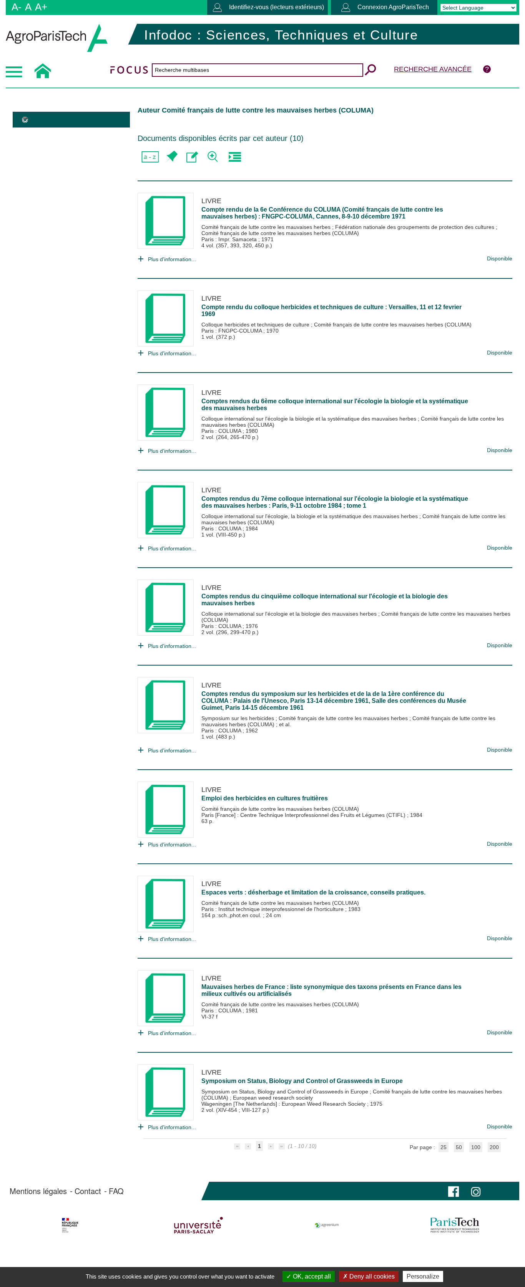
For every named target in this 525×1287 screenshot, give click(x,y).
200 (494, 1147)
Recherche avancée (433, 69)
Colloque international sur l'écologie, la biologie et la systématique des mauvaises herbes (310, 516)
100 (475, 1147)
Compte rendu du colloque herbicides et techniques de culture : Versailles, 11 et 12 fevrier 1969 (331, 310)
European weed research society (273, 1098)
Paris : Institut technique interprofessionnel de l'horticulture (273, 909)
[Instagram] (476, 1190)
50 (459, 1147)
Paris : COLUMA (222, 431)
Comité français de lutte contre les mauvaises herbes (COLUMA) (280, 233)
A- (17, 7)
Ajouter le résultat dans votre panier (171, 157)
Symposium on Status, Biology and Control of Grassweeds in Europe (302, 1081)
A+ (41, 7)
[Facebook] (453, 1190)
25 (443, 1147)
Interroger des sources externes (234, 157)
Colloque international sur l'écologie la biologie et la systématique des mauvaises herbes (309, 419)
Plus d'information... (172, 259)
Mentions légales (38, 1191)
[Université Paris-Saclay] (198, 1225)
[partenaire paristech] (454, 1225)
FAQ (116, 1191)
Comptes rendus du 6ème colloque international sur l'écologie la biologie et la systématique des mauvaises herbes (334, 404)
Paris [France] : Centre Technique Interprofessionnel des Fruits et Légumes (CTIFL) (304, 815)
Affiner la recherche (213, 157)
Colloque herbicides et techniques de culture (256, 324)
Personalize (423, 1276)
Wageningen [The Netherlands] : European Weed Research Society (284, 1104)
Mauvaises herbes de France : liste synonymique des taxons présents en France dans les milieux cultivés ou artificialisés (331, 990)
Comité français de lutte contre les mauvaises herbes (266, 227)
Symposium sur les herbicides (238, 718)
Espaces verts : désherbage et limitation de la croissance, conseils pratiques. (313, 892)
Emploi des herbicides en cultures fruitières (264, 798)
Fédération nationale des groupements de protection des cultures (415, 227)
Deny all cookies (371, 1276)
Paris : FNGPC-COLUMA (232, 331)
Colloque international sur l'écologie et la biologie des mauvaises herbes (289, 614)
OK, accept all (311, 1276)
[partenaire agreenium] (326, 1225)
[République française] (70, 1225)
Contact (88, 1191)
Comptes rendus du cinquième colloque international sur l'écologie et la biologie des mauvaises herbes (324, 599)
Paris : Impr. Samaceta (229, 239)
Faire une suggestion (192, 157)
